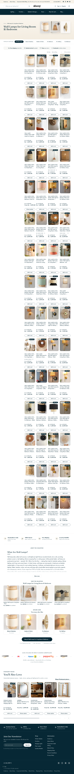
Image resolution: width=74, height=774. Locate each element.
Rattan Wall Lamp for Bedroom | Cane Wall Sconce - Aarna (30, 230)
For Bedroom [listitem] (50, 41)
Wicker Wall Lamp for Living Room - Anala (29, 356)
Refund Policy (50, 748)
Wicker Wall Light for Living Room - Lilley (41, 387)
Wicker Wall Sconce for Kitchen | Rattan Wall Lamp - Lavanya (65, 135)
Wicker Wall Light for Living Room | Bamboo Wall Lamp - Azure (65, 72)
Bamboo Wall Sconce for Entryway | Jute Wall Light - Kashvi (41, 72)
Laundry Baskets (39, 748)
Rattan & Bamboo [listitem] (29, 41)
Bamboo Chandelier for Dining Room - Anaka (36, 702)
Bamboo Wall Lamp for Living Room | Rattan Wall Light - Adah (64, 514)
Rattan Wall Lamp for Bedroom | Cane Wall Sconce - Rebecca (30, 198)
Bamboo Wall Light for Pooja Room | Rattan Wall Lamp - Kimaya (29, 261)
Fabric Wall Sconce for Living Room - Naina (29, 388)
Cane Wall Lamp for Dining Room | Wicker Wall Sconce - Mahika (53, 167)
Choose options (30, 209)
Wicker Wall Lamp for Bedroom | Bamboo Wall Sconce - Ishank (41, 135)
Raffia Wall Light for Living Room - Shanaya (65, 104)
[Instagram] (65, 1)
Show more (37, 576)
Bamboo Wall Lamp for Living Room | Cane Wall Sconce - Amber (41, 104)
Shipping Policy (51, 750)
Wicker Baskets (38, 739)
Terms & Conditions (52, 753)
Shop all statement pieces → (62, 679)
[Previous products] (65, 718)
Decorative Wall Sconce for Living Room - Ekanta (40, 261)
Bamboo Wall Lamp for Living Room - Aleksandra (52, 261)
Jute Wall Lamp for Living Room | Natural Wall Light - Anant (53, 230)
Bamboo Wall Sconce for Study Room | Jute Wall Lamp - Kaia (53, 514)
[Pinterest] (69, 1)
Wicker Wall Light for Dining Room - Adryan (53, 198)
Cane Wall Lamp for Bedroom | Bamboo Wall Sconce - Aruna (41, 419)
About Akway (12, 1)
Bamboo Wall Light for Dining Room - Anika (29, 293)
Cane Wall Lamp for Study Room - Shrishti (65, 230)
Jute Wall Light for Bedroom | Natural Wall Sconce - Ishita (41, 451)
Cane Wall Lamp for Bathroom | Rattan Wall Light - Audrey (53, 419)
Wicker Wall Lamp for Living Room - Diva (40, 167)
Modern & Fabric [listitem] (40, 41)
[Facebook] (63, 1)
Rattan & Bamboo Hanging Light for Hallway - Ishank (8, 702)
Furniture (37, 741)
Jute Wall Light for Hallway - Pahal (52, 356)
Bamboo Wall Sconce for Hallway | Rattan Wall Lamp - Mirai (30, 482)
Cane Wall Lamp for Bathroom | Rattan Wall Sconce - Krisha (29, 325)
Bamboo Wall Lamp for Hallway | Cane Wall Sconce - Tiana (64, 198)
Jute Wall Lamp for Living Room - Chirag (53, 103)
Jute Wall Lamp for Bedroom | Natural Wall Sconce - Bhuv (29, 451)
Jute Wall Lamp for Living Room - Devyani (64, 293)
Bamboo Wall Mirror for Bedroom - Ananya (23, 702)
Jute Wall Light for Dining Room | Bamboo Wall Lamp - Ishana (53, 135)
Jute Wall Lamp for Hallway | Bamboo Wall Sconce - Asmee (65, 325)
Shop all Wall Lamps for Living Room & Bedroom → (37, 639)
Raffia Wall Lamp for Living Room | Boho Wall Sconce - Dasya (65, 451)
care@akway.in (43, 728)
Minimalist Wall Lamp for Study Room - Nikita (41, 482)
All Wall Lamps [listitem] (19, 41)
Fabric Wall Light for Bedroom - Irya (65, 261)
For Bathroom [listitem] (68, 41)
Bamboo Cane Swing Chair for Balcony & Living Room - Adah (49, 702)
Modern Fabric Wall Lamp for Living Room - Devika (30, 135)
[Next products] (68, 718)
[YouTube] (67, 1)
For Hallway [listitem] (58, 41)
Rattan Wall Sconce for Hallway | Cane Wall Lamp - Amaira (64, 482)
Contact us (6, 1)
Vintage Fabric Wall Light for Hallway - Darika (53, 325)
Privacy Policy (50, 755)
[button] (12, 11)
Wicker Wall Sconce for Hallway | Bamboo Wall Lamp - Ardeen (53, 293)
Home (5, 23)
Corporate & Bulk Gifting (22, 1)
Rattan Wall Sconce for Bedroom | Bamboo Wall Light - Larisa (41, 514)
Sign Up (27, 745)
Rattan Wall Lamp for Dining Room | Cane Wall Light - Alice (41, 198)
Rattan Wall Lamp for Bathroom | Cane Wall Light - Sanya (41, 356)
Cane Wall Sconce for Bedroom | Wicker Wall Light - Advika (30, 514)
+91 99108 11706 (27, 728)
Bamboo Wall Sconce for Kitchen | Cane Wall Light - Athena (65, 167)
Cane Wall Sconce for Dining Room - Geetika (53, 388)
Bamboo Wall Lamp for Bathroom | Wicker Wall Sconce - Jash (41, 230)
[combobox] (18, 6)
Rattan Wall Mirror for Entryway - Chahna (63, 702)
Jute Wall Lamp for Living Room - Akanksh (29, 104)
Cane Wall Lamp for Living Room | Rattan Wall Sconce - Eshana (65, 356)
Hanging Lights (38, 743)
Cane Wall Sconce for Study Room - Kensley (53, 450)
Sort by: (49, 52)
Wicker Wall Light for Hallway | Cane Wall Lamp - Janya (53, 482)
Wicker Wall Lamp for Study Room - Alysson (29, 167)
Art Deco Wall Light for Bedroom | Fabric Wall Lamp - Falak (65, 388)
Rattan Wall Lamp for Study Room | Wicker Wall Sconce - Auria (41, 293)
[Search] (29, 6)
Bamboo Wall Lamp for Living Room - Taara (29, 72)
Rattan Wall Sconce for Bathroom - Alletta (30, 419)
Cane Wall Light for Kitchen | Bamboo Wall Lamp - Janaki (64, 419)
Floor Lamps (38, 746)
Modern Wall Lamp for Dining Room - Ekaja (41, 325)
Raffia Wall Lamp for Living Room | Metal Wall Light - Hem (53, 72)
